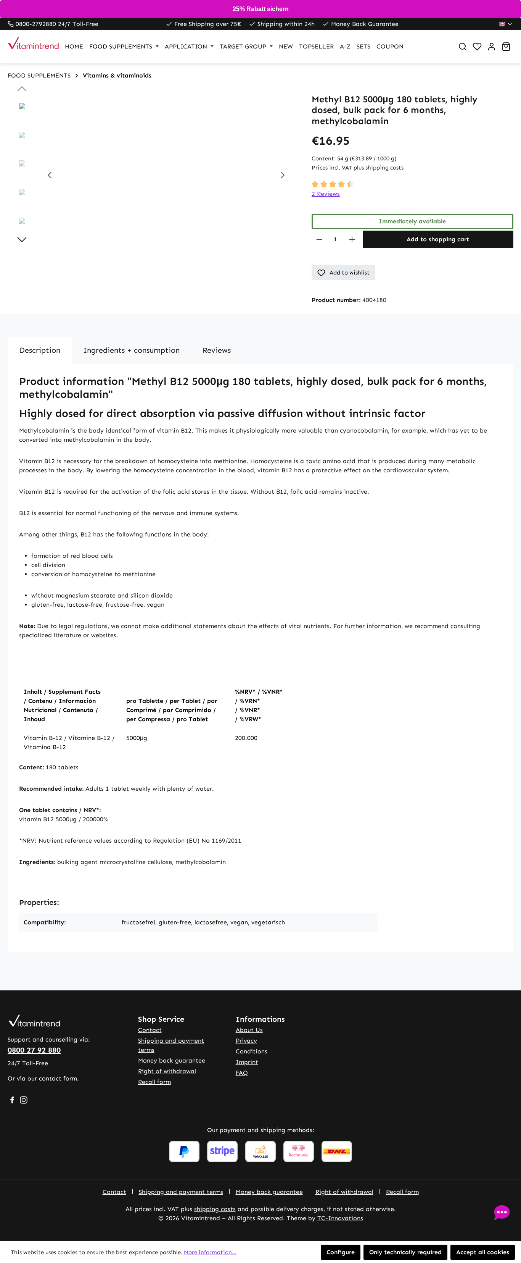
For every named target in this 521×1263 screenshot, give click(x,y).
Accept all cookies (482, 1252)
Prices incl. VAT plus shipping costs (358, 167)
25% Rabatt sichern (261, 9)
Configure (340, 1252)
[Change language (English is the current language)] (505, 24)
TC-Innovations (340, 1218)
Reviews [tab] (217, 350)
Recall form (154, 1081)
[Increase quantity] (352, 239)
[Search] (462, 47)
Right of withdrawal (167, 1071)
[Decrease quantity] (319, 239)
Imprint (247, 1062)
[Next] (282, 175)
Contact (150, 1030)
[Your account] (491, 47)
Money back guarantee (171, 1060)
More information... (210, 1252)
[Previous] (49, 175)
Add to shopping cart (438, 239)
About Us (249, 1030)
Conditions (251, 1051)
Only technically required (405, 1252)
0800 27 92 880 (34, 1050)
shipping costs (215, 1209)
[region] (152, 176)
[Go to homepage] (29, 46)
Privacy (246, 1040)
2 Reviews (326, 193)
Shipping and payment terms (181, 1191)
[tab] (40, 350)
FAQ (242, 1072)
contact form (58, 1078)
